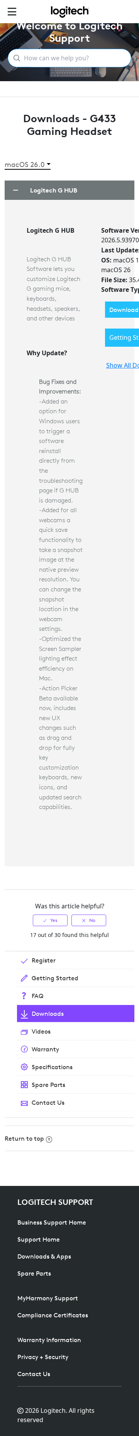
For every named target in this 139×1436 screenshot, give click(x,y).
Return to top (24, 1138)
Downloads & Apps (44, 1256)
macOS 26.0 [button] (25, 164)
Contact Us (33, 1374)
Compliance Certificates (52, 1315)
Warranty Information (49, 1340)
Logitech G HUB (53, 190)
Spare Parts (34, 1273)
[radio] (50, 920)
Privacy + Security (42, 1357)
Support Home (38, 1239)
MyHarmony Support (47, 1298)
